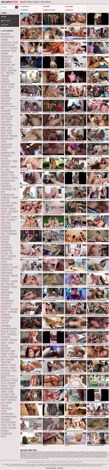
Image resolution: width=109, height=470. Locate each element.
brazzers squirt (5, 394)
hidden (9, 214)
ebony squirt (15, 281)
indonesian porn (5, 236)
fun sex (13, 174)
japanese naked (5, 216)
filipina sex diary (10, 72)
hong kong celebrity (6, 61)
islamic (13, 394)
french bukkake (5, 92)
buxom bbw (14, 275)
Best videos (7, 21)
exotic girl (4, 424)
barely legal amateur (6, 228)
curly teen (13, 364)
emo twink (14, 216)
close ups (12, 385)
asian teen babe (13, 47)
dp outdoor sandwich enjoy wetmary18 (8, 376)
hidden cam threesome (7, 269)
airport (11, 67)
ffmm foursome (5, 183)
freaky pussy (5, 39)
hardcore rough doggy (7, 272)
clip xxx (4, 214)
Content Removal (51, 468)
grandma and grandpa (7, 250)
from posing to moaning (7, 116)
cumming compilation (7, 144)
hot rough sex (5, 430)
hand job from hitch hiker (8, 388)
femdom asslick (6, 295)
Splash (9, 2)
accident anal (5, 405)
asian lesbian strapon (7, 247)
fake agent (14, 166)
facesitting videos (13, 311)
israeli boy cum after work (8, 36)
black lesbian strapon (7, 303)
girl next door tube (6, 59)
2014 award (15, 380)
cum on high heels (13, 211)
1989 (3, 119)
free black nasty (5, 177)
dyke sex (8, 169)
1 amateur (4, 411)
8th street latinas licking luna (8, 422)
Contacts (60, 468)
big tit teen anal (5, 350)
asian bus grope (5, 275)
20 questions (15, 267)
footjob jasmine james (7, 317)
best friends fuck (12, 399)
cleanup (11, 391)
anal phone (14, 286)
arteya (3, 402)
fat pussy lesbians (6, 419)
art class (4, 383)
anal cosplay (5, 339)
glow (3, 283)
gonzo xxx (4, 67)
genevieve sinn (5, 364)
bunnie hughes (14, 309)
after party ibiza (5, 267)
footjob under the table (7, 205)
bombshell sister (6, 81)
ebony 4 (4, 133)
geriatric (4, 127)
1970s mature (5, 322)
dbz (15, 188)
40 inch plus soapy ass (7, 124)
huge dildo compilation (7, 292)
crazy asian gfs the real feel (8, 180)
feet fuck (14, 50)
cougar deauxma (14, 356)
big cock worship (6, 64)
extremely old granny (7, 433)
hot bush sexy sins (6, 225)
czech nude (4, 47)
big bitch (4, 70)
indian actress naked (7, 188)
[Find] (16, 7)
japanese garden (6, 50)
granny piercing (12, 255)
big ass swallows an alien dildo (9, 416)
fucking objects (12, 383)
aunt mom (4, 86)
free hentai (4, 211)
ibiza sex (13, 331)
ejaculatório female (6, 161)
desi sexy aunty (10, 283)
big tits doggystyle (6, 325)
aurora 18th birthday (6, 98)
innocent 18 (5, 208)
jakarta (3, 219)
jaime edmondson (12, 334)
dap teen (10, 133)
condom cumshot (6, 336)
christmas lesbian (6, 370)
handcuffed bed (5, 281)
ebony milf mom (6, 239)
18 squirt (9, 402)
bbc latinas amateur (6, 155)
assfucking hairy (6, 286)
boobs (3, 191)
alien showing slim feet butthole (9, 328)
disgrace (15, 161)
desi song (13, 367)
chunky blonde (5, 242)
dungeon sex (5, 385)
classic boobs (5, 78)
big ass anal (9, 119)
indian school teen (6, 121)
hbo (11, 253)
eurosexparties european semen (9, 397)
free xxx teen (5, 158)
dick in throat (13, 427)
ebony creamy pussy (6, 103)
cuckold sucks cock (6, 42)
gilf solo (4, 334)
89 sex (3, 233)
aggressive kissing (6, 89)
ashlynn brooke (5, 166)
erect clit (4, 255)
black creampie (5, 297)
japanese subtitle (6, 202)
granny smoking (5, 278)
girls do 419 (4, 427)
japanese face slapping (7, 138)
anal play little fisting (7, 186)
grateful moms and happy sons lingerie (8, 107)
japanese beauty (12, 70)
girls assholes (5, 174)
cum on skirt (15, 177)
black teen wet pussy (7, 130)
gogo (13, 64)
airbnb (3, 359)
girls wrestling (13, 339)
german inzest (5, 309)
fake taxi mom (5, 289)
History (5, 25)
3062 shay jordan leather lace (8, 230)
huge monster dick (6, 244)
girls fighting (5, 53)
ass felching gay (6, 95)
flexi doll (15, 370)
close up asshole (6, 373)
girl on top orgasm (6, 113)
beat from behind (6, 380)
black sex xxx (5, 367)
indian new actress (6, 306)
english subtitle (5, 75)
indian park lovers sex (7, 408)
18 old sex (11, 86)
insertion (4, 436)
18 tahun (4, 399)
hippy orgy (15, 197)
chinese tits (5, 356)
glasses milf (5, 135)
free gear (4, 141)
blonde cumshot (6, 100)
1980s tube (4, 391)
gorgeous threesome (7, 147)
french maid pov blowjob (7, 300)
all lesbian (4, 353)
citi (3, 169)
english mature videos (7, 264)
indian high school (6, 110)
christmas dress (6, 200)
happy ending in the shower (8, 152)
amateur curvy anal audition (8, 84)
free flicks (14, 202)
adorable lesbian (6, 314)
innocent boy (5, 253)
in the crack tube (6, 33)
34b (10, 424)
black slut (4, 342)
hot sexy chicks (11, 219)
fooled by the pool (6, 348)
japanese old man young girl (8, 45)
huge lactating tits (6, 222)
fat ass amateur (14, 135)
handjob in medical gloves (8, 172)
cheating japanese (6, 197)
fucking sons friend (12, 233)
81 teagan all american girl (8, 194)
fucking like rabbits (6, 362)
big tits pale (12, 353)
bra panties (11, 342)
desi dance (4, 149)
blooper (13, 350)
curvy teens (12, 208)
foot (3, 72)
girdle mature (5, 345)
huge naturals (10, 359)
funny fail (4, 311)
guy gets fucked (5, 320)
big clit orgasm (5, 331)
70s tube (16, 42)
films (14, 424)
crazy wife (4, 261)
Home (4, 16)
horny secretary (5, 163)
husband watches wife (7, 56)
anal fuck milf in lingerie (7, 413)
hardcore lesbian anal (7, 258)
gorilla (9, 127)
